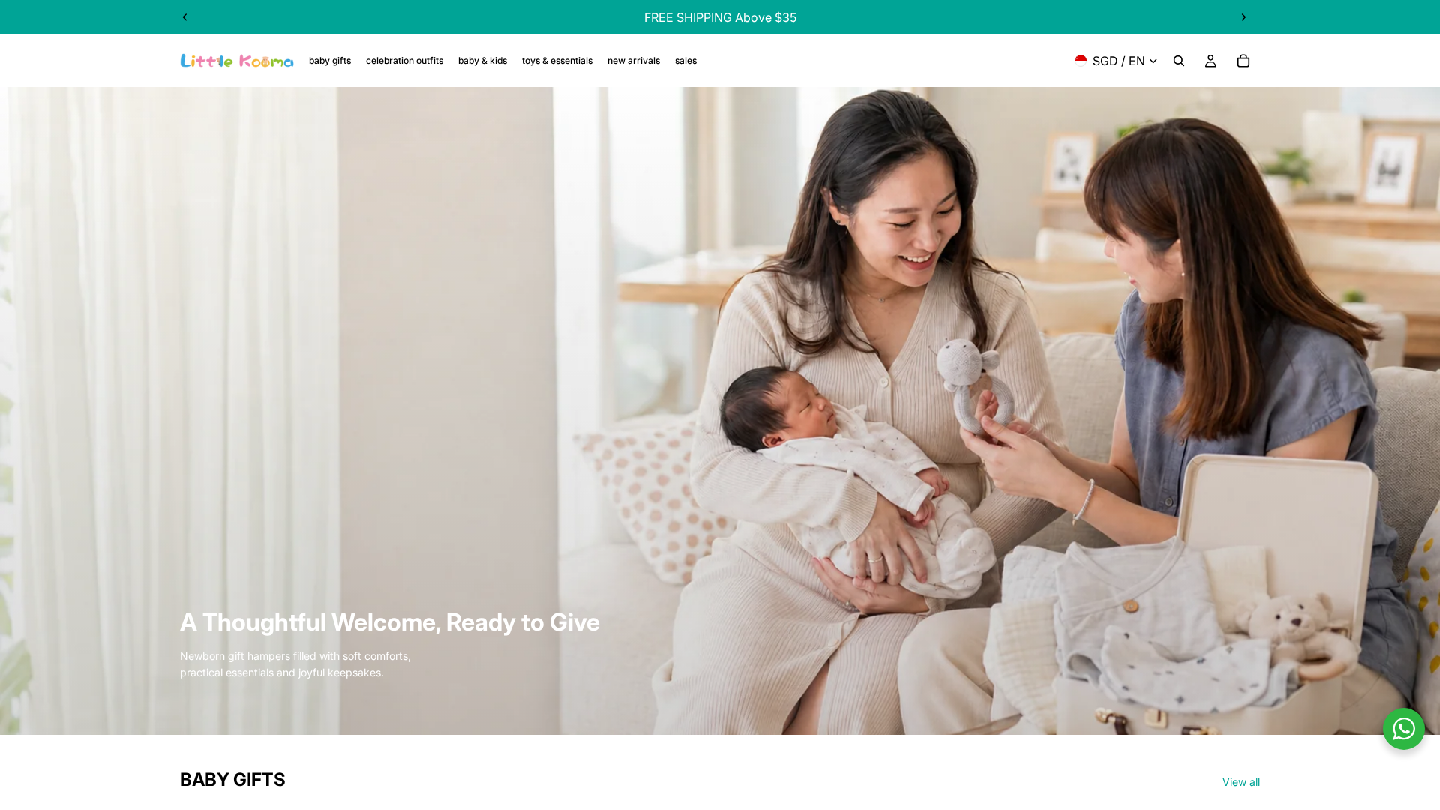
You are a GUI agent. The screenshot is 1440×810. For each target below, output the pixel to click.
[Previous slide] (185, 17)
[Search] (1179, 60)
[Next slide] (1243, 17)
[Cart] (1243, 60)
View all (1241, 782)
